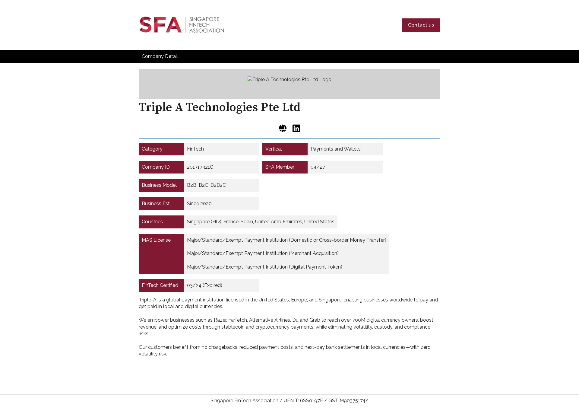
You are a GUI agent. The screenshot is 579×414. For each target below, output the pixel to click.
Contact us (421, 25)
